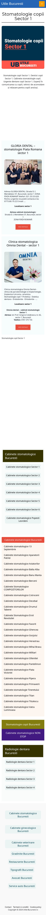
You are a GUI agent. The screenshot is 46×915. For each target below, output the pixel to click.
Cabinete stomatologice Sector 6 (23, 509)
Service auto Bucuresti (22, 886)
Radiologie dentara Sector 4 (20, 787)
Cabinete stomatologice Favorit (20, 624)
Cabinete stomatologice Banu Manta (23, 575)
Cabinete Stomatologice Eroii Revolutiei (19, 617)
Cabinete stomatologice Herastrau (21, 641)
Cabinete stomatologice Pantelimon (22, 664)
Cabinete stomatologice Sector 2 (23, 475)
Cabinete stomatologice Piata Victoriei (19, 671)
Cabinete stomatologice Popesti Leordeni (23, 519)
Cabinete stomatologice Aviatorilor (22, 563)
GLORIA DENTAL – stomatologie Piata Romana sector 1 (23, 149)
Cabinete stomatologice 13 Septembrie (17, 548)
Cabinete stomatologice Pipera (20, 678)
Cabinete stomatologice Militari (20, 652)
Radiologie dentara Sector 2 (20, 770)
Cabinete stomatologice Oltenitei (21, 658)
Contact (8, 907)
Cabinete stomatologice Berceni (20, 580)
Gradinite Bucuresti (23, 853)
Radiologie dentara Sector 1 (20, 761)
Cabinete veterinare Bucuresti (23, 844)
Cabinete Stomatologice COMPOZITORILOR (16, 588)
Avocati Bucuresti (22, 878)
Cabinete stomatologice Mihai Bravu (22, 646)
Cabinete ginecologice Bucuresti (23, 829)
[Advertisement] (23, 114)
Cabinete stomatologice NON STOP (23, 734)
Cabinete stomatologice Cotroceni (21, 595)
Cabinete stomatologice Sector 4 (23, 492)
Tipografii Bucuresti (21, 869)
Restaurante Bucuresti (22, 861)
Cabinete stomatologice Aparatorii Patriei (21, 556)
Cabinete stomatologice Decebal (20, 601)
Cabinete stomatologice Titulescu (21, 701)
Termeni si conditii (20, 907)
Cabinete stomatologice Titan (19, 695)
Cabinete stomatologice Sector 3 (23, 483)
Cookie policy (35, 907)
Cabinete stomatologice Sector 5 (23, 500)
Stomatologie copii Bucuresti (23, 724)
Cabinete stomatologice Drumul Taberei (20, 608)
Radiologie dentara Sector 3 (20, 778)
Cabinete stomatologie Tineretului (21, 689)
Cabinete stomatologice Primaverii (22, 684)
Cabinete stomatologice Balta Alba (21, 569)
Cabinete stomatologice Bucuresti (23, 815)
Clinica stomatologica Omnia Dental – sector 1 (23, 243)
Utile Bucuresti (12, 3)
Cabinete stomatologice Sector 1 (23, 466)
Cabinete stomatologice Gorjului (20, 635)
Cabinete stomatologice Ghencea (21, 629)
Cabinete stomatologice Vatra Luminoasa (19, 708)
